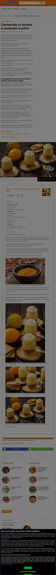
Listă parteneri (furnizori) (7, 564)
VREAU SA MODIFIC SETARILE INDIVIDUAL (28, 571)
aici (1, 547)
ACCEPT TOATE (28, 567)
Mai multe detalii (5, 539)
